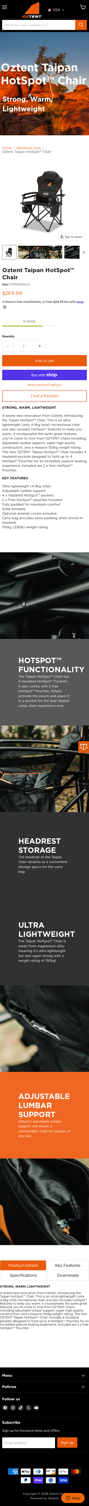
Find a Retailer (45, 396)
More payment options (45, 385)
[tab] (23, 1265)
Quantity (8, 336)
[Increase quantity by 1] (39, 346)
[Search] (81, 25)
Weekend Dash (28, 148)
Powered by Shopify (44, 1498)
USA (56, 9)
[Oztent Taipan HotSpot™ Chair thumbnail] (9, 252)
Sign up (67, 1442)
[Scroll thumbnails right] (82, 252)
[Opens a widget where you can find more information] (73, 1498)
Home (7, 148)
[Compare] (83, 747)
